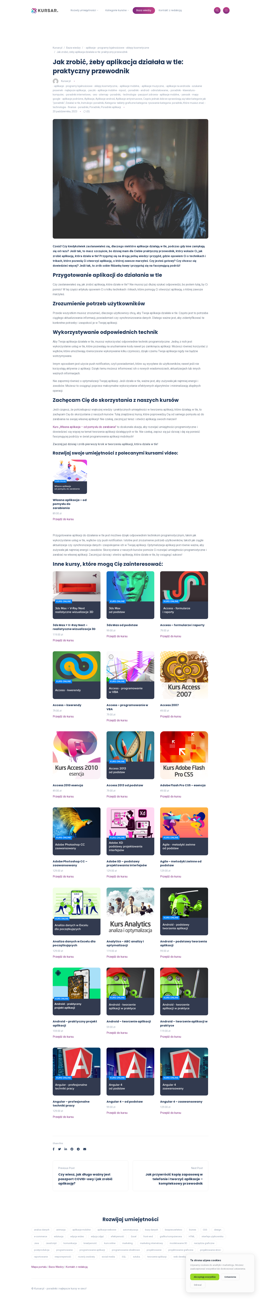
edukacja (58, 1236)
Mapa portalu (39, 1266)
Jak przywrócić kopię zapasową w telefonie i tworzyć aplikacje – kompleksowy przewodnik (174, 1178)
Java (36, 1243)
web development (182, 1256)
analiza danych (41, 1229)
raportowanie (41, 1256)
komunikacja (70, 1243)
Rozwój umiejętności (83, 10)
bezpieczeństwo (173, 1229)
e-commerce (40, 1236)
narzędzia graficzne (204, 1243)
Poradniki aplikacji (111, 107)
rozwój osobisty (86, 1256)
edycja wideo (77, 1236)
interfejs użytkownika (212, 1236)
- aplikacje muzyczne (152, 86)
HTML (192, 1236)
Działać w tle (73, 102)
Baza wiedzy (143, 10)
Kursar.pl (66, 81)
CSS (205, 1229)
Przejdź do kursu (63, 519)
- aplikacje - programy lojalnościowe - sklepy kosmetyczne (85, 86)
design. (218, 1229)
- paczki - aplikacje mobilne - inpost (106, 90)
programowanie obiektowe (126, 1250)
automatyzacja (130, 1229)
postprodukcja (41, 1250)
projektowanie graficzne (180, 1250)
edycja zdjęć (97, 1236)
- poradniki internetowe (78, 94)
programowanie (64, 1250)
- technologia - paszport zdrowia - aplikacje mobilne (150, 94)
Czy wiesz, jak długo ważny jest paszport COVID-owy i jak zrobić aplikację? (85, 1178)
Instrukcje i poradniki (92, 102)
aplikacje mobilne (81, 1229)
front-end (148, 1236)
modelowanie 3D (178, 1243)
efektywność (117, 1236)
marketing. (127, 1243)
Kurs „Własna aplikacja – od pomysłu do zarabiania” (84, 427)
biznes (192, 1229)
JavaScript (51, 1243)
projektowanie (154, 1250)
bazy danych (151, 1229)
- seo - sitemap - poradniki (106, 94)
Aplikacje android (105, 98)
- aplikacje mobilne (128, 86)
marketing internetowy (151, 1243)
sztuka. (136, 1256)
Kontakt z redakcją (170, 10)
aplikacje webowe (106, 1229)
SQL (124, 1256)
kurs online (109, 1243)
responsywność (63, 1256)
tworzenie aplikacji (157, 1256)
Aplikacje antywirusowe (129, 98)
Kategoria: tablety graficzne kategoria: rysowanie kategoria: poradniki (143, 102)
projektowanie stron (210, 1250)
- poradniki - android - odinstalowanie (147, 90)
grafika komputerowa (171, 1236)
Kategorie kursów (116, 10)
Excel (133, 1236)
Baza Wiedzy (56, 1266)
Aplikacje (89, 98)
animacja (61, 1229)
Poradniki (94, 107)
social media (108, 1256)
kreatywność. (90, 1243)
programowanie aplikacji (92, 1250)
